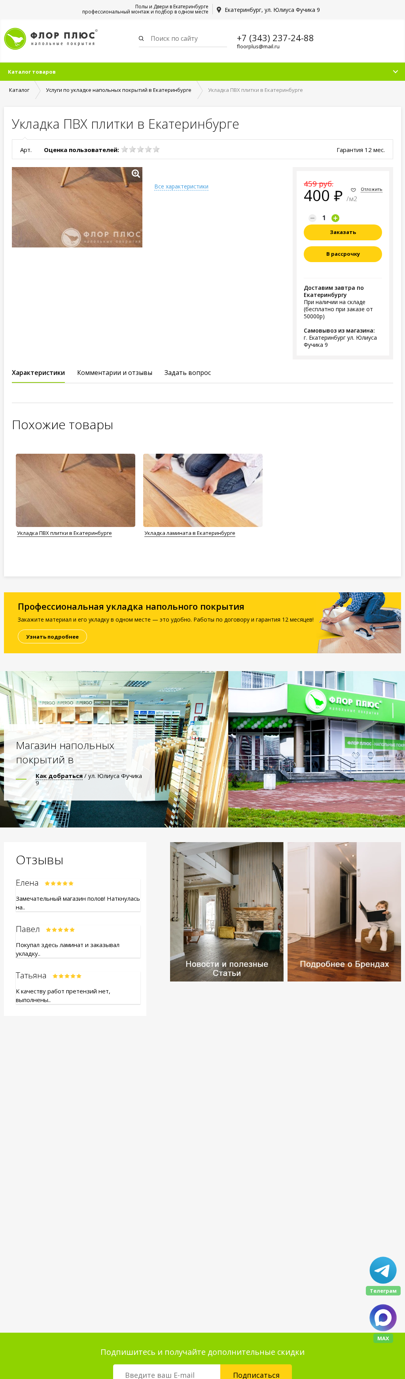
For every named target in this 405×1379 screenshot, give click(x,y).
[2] (132, 149)
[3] (140, 149)
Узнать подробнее (52, 636)
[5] (156, 149)
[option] (75, 496)
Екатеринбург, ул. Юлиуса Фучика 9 (272, 9)
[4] (148, 149)
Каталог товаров (32, 71)
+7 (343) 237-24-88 (275, 38)
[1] (125, 149)
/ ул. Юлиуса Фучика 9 (89, 779)
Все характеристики (181, 186)
